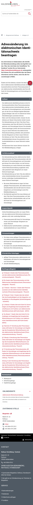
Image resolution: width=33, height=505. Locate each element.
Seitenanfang (28, 439)
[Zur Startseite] (16, 3)
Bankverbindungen (7, 490)
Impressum (4, 435)
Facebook (6, 437)
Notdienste (5, 494)
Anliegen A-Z (25, 35)
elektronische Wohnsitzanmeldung (13, 395)
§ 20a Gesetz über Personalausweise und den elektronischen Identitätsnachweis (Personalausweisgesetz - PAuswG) (16, 282)
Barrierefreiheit (12, 435)
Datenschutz (20, 435)
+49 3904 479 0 (8, 462)
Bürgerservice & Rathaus (12, 35)
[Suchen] (29, 14)
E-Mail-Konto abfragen (9, 497)
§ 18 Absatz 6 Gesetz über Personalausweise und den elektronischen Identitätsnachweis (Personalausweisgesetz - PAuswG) (16, 275)
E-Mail (5, 424)
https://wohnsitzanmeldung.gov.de (11, 70)
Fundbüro (5, 500)
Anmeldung (27, 435)
